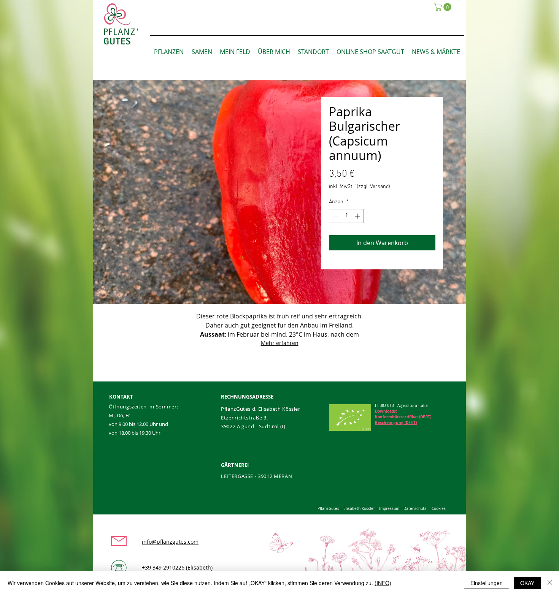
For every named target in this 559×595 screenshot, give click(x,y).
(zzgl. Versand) (373, 187)
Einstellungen (486, 583)
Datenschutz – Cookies (424, 508)
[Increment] (358, 216)
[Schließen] (549, 583)
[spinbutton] (346, 216)
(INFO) (383, 583)
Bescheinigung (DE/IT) (396, 422)
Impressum (388, 508)
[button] (443, 7)
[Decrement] (335, 216)
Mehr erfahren (280, 343)
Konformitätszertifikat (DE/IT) (403, 416)
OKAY (527, 583)
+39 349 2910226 (163, 567)
